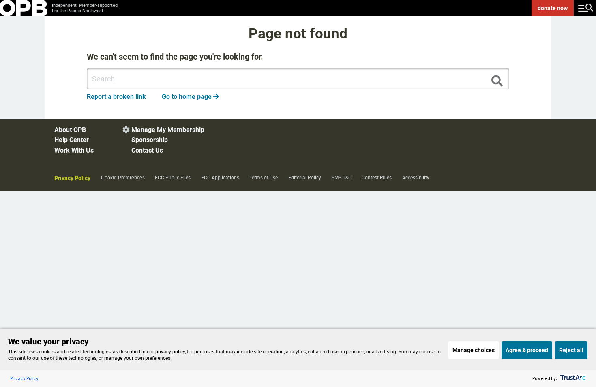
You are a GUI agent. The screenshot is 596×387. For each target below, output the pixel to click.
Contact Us (147, 150)
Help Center (71, 140)
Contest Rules (377, 178)
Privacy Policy (72, 178)
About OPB (70, 130)
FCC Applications (220, 178)
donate (553, 8)
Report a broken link (116, 96)
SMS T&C (342, 178)
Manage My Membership (167, 130)
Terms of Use (263, 178)
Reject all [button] (571, 350)
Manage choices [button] (473, 350)
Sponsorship (149, 140)
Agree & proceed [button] (527, 350)
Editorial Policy (304, 178)
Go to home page (190, 96)
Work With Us (74, 150)
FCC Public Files (173, 178)
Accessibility (415, 178)
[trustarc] (572, 378)
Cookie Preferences (123, 178)
